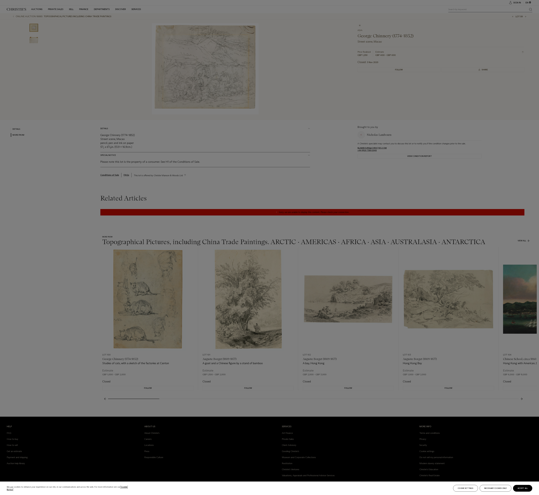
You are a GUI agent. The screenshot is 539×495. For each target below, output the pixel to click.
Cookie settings (465, 488)
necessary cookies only (495, 488)
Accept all (523, 488)
